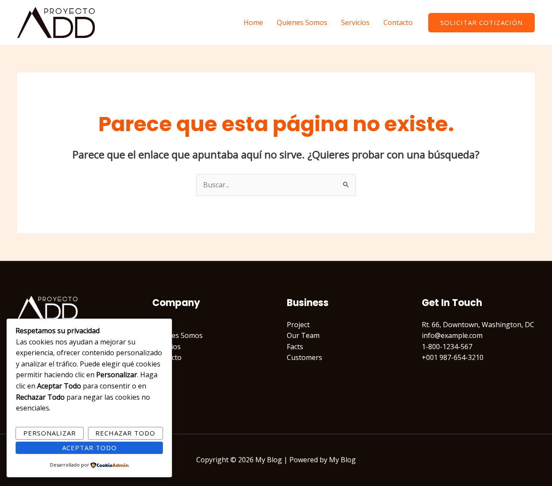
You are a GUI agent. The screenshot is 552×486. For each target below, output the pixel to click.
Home (253, 22)
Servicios (355, 22)
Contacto (398, 22)
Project (298, 324)
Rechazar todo (125, 433)
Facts (295, 346)
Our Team (303, 335)
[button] (481, 22)
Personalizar (49, 433)
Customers (304, 357)
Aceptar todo (89, 447)
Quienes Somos (302, 22)
